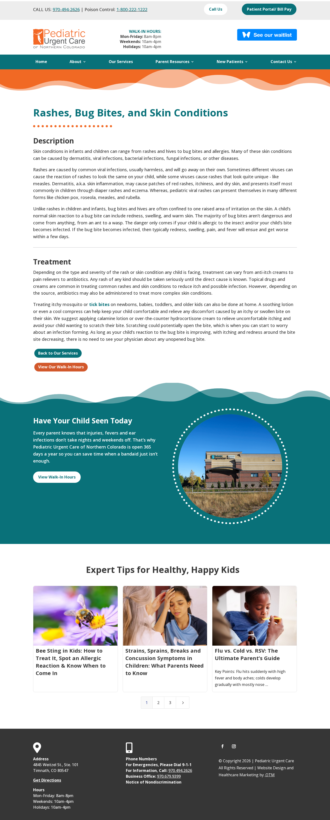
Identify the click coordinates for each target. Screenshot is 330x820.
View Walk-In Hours (57, 477)
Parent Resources (172, 62)
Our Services (121, 62)
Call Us (215, 9)
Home (41, 62)
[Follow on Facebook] (222, 746)
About (75, 62)
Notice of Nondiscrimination (153, 782)
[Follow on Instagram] (234, 746)
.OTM (270, 774)
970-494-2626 (66, 9)
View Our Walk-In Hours (61, 367)
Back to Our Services (58, 353)
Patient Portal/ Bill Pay (269, 9)
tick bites (99, 304)
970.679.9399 (169, 776)
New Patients (230, 62)
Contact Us (281, 62)
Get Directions (47, 780)
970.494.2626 (180, 770)
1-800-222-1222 (131, 9)
